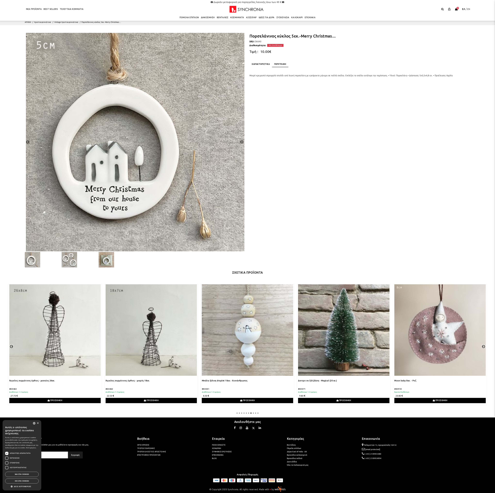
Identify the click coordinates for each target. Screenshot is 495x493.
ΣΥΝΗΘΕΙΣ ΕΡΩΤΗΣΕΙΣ (222, 452)
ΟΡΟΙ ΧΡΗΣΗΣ (143, 445)
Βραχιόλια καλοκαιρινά (297, 455)
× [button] (38, 423)
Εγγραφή (75, 455)
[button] (22, 486)
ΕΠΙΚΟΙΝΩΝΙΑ (218, 455)
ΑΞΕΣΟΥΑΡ (251, 17)
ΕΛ (463, 9)
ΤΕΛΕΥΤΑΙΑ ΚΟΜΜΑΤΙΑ (71, 9)
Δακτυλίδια (292, 462)
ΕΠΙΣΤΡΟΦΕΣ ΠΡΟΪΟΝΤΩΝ (148, 455)
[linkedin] (260, 428)
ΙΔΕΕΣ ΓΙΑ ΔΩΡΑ (266, 17)
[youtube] (247, 428)
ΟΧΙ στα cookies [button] (22, 481)
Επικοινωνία (371, 438)
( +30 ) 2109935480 (373, 454)
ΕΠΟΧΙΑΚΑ (310, 17)
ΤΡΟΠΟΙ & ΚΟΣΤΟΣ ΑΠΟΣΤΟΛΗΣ (151, 452)
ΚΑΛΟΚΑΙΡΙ (297, 17)
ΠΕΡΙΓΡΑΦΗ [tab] (280, 64)
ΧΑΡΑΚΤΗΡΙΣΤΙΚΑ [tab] (261, 64)
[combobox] (34, 423)
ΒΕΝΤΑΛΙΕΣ (222, 17)
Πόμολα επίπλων (294, 448)
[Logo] (246, 9)
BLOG (214, 458)
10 (257, 413)
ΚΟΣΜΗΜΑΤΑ (237, 17)
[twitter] (253, 428)
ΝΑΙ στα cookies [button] (22, 474)
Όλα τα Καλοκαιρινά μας (298, 465)
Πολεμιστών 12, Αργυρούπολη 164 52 (380, 445)
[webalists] (280, 489)
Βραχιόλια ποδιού (294, 458)
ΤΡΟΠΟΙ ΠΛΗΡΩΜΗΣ (146, 448)
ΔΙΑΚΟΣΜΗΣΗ (208, 17)
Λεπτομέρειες (31, 448)
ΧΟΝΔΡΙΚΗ (216, 448)
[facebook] (235, 428)
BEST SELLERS (51, 9)
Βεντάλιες (291, 445)
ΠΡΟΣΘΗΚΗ (67, 400)
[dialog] (22, 455)
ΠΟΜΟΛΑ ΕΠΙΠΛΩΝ (189, 17)
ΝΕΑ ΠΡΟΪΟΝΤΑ (34, 9)
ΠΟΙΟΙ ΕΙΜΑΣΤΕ (219, 445)
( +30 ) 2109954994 (373, 458)
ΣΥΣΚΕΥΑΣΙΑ (283, 17)
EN (468, 9)
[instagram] (241, 428)
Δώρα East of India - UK (297, 452)
